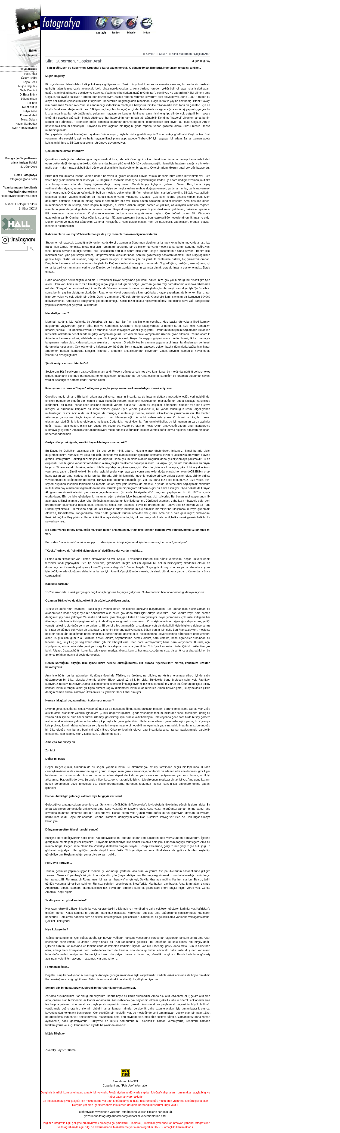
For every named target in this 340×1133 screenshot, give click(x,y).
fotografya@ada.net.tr (23, 179)
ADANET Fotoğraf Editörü (21, 204)
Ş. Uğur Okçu (21, 162)
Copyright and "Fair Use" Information (125, 1085)
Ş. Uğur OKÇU (28, 208)
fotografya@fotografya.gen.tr (19, 196)
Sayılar (150, 54)
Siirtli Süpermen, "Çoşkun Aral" (191, 54)
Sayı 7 (163, 54)
